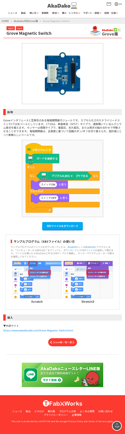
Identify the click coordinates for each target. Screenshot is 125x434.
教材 (54, 12)
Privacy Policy (75, 421)
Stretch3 (90, 247)
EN (120, 4)
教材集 (51, 411)
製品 (23, 12)
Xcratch (72, 247)
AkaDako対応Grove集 (26, 21)
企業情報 (77, 414)
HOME (5, 21)
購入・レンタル (70, 12)
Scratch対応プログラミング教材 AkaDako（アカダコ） (62, 6)
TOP (116, 426)
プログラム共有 (67, 411)
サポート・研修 (91, 12)
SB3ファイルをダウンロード (62, 226)
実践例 (45, 12)
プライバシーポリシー (56, 414)
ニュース (12, 12)
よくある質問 (87, 411)
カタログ (39, 411)
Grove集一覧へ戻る (64, 342)
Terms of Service (97, 421)
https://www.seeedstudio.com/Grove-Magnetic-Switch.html (38, 330)
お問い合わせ (109, 4)
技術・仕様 (110, 12)
